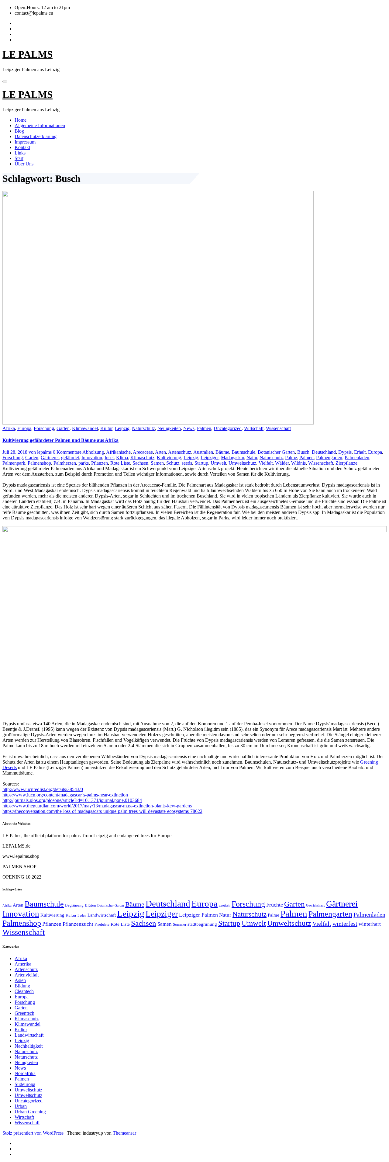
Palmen (204, 428)
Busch (303, 452)
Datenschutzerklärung (36, 136)
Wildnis (298, 463)
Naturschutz (143, 428)
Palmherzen (64, 463)
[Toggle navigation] (4, 81)
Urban (21, 1106)
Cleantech (24, 991)
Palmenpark (13, 463)
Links (20, 152)
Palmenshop (39, 463)
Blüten (90, 905)
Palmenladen (357, 457)
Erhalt (360, 452)
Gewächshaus (315, 905)
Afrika (8, 428)
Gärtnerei (50, 457)
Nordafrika (25, 1073)
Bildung (22, 985)
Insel (109, 457)
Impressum (25, 141)
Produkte (102, 924)
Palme (291, 457)
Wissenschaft (278, 428)
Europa (24, 428)
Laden (81, 915)
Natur (251, 457)
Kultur (106, 428)
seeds (187, 463)
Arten (160, 452)
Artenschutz (179, 452)
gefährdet (70, 457)
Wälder (282, 463)
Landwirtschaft (102, 914)
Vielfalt (266, 463)
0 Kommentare (67, 452)
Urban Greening (30, 1111)
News (188, 428)
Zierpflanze (346, 463)
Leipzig (122, 428)
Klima (122, 457)
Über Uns (24, 163)
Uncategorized (228, 428)
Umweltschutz (242, 463)
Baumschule (243, 452)
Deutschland (324, 452)
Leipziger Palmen (198, 915)
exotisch (224, 905)
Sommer (179, 924)
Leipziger (210, 457)
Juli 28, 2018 (14, 452)
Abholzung (93, 452)
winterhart (370, 924)
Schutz (172, 463)
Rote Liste (120, 463)
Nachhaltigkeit (29, 1046)
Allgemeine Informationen (40, 125)
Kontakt (22, 147)
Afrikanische (118, 452)
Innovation (91, 457)
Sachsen (140, 463)
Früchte (274, 905)
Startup (201, 463)
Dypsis (345, 452)
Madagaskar (232, 457)
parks (83, 463)
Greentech (24, 1013)
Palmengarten (329, 457)
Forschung (44, 428)
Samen (157, 463)
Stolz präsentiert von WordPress (33, 1133)
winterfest (344, 923)
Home (20, 120)
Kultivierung (169, 457)
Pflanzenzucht (78, 924)
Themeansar (124, 1133)
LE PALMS (27, 54)
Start (19, 158)
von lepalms (41, 452)
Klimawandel (85, 428)
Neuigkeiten (169, 428)
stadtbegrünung (202, 924)
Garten (63, 428)
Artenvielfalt (27, 974)
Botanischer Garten (276, 452)
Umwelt (218, 463)
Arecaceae (143, 452)
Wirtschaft (253, 428)
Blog (19, 131)
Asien (20, 980)
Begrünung (74, 905)
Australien (203, 452)
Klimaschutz (142, 457)
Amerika (23, 963)
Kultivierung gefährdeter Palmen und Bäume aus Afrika (60, 440)
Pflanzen (99, 463)
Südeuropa (25, 1084)
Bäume (222, 452)
